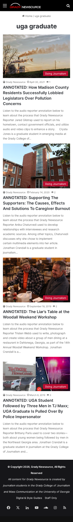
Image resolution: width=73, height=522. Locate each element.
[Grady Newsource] (25, 5)
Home (29, 16)
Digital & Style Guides (29, 497)
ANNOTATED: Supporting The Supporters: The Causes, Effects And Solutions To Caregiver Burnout (36, 203)
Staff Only (51, 497)
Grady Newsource (16, 82)
